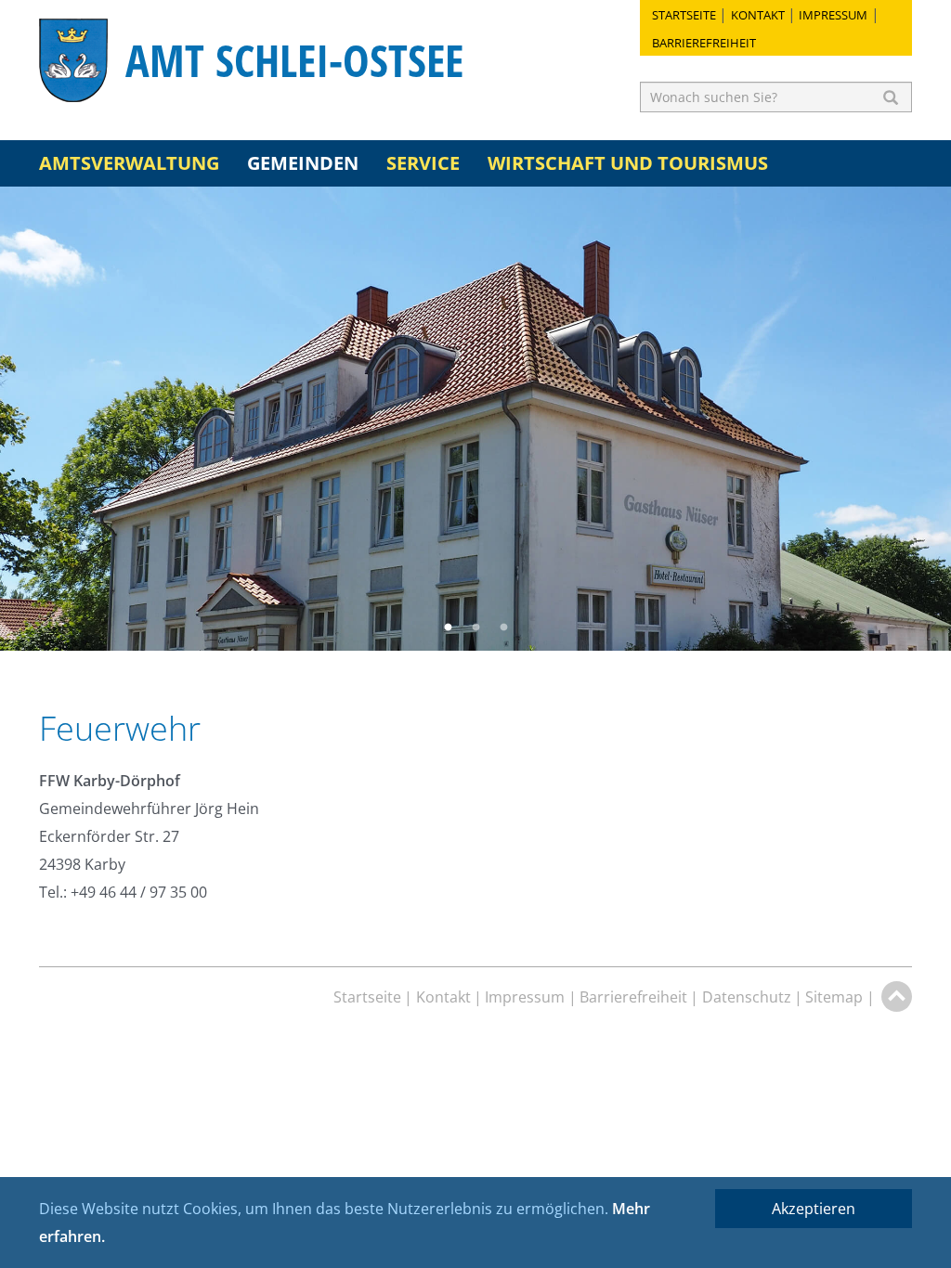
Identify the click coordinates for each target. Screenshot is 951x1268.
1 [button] (447, 627)
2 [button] (475, 627)
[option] (475, 419)
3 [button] (503, 627)
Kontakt (758, 14)
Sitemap (834, 997)
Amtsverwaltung (129, 162)
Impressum (833, 14)
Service (423, 162)
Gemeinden (302, 162)
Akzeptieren (813, 1208)
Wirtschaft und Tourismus (628, 162)
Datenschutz (746, 997)
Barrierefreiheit (704, 42)
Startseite (684, 14)
